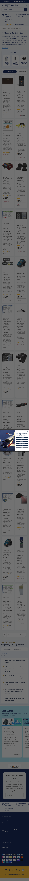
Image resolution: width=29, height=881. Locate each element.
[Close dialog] (28, 431)
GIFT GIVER (21, 445)
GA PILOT (22, 439)
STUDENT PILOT (21, 437)
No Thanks (21, 447)
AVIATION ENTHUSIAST (22, 443)
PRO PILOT (21, 441)
